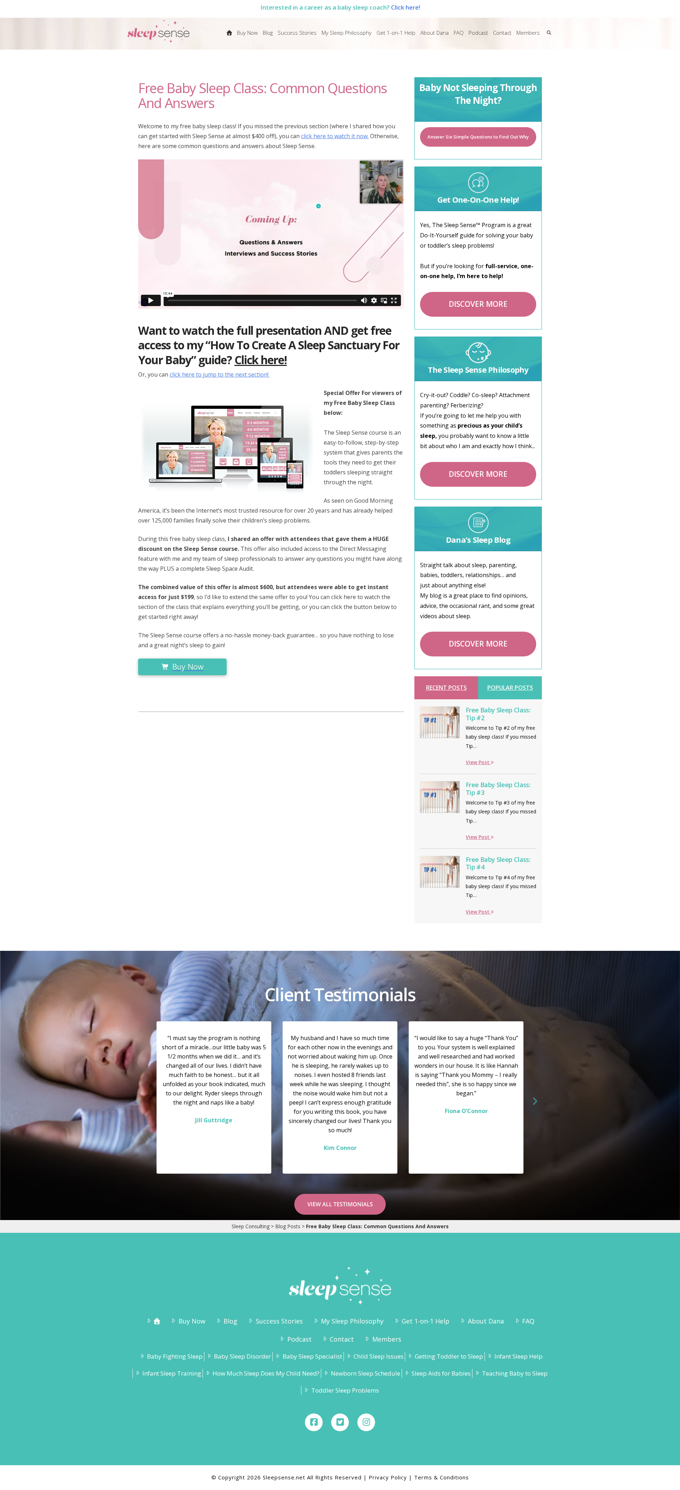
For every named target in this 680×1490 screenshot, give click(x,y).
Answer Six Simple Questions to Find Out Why (478, 137)
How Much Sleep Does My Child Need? (265, 1373)
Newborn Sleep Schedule (365, 1373)
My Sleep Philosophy (352, 1321)
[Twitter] (340, 1422)
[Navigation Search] (547, 37)
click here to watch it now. (335, 136)
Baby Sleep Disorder (242, 1356)
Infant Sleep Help (518, 1356)
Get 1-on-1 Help (425, 1321)
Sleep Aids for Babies (441, 1373)
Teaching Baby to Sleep (515, 1373)
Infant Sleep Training (171, 1373)
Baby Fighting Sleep (175, 1356)
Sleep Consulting (251, 1226)
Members (386, 1339)
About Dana (486, 1321)
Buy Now (191, 1321)
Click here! (405, 7)
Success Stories (279, 1321)
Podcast (299, 1339)
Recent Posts (446, 688)
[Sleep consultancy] (229, 37)
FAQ (528, 1321)
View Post (478, 762)
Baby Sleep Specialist (312, 1356)
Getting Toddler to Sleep (449, 1356)
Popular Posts (510, 688)
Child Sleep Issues (378, 1356)
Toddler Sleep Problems (345, 1390)
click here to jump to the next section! (220, 374)
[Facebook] (314, 1422)
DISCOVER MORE (478, 304)
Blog (230, 1321)
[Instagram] (366, 1422)
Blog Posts (287, 1226)
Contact (342, 1339)
